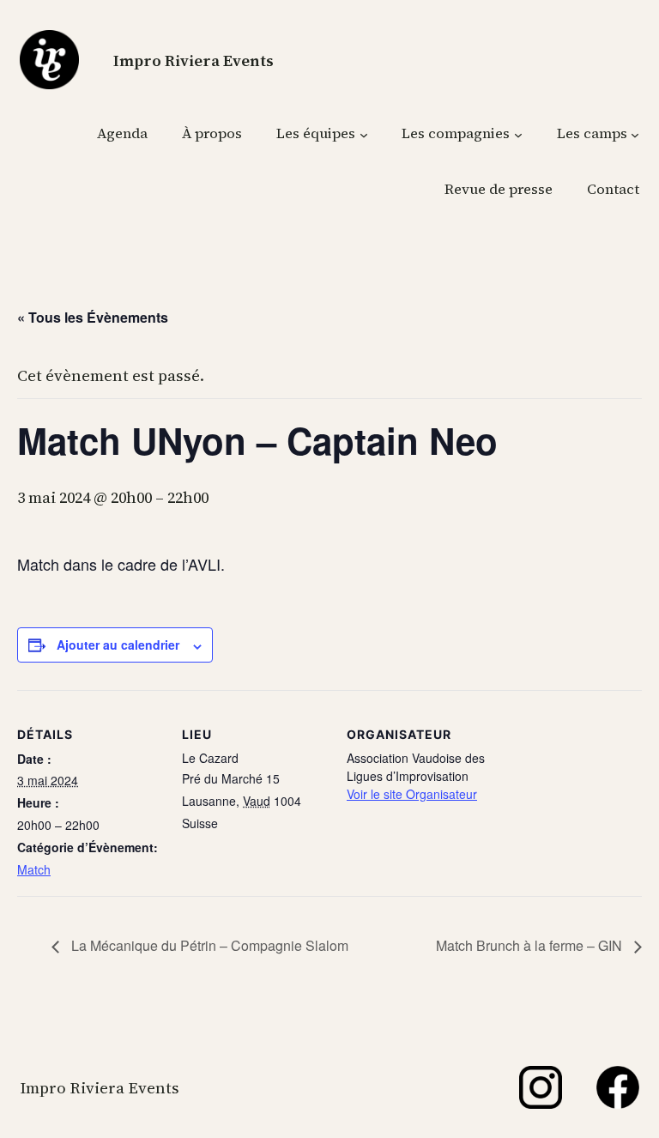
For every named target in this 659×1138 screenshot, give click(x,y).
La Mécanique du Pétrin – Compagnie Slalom (208, 945)
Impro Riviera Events (193, 60)
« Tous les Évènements (92, 317)
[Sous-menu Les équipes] (364, 134)
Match (34, 869)
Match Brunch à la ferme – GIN (531, 945)
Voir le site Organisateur (412, 793)
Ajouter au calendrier (118, 644)
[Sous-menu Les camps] (635, 134)
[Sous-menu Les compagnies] (518, 134)
